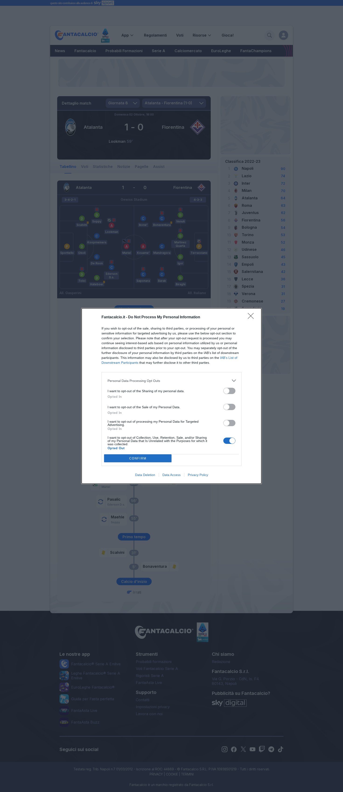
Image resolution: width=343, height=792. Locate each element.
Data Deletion (145, 475)
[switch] (229, 391)
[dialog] (171, 396)
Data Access (171, 475)
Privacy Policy (198, 475)
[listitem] (171, 380)
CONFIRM (138, 458)
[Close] (252, 317)
